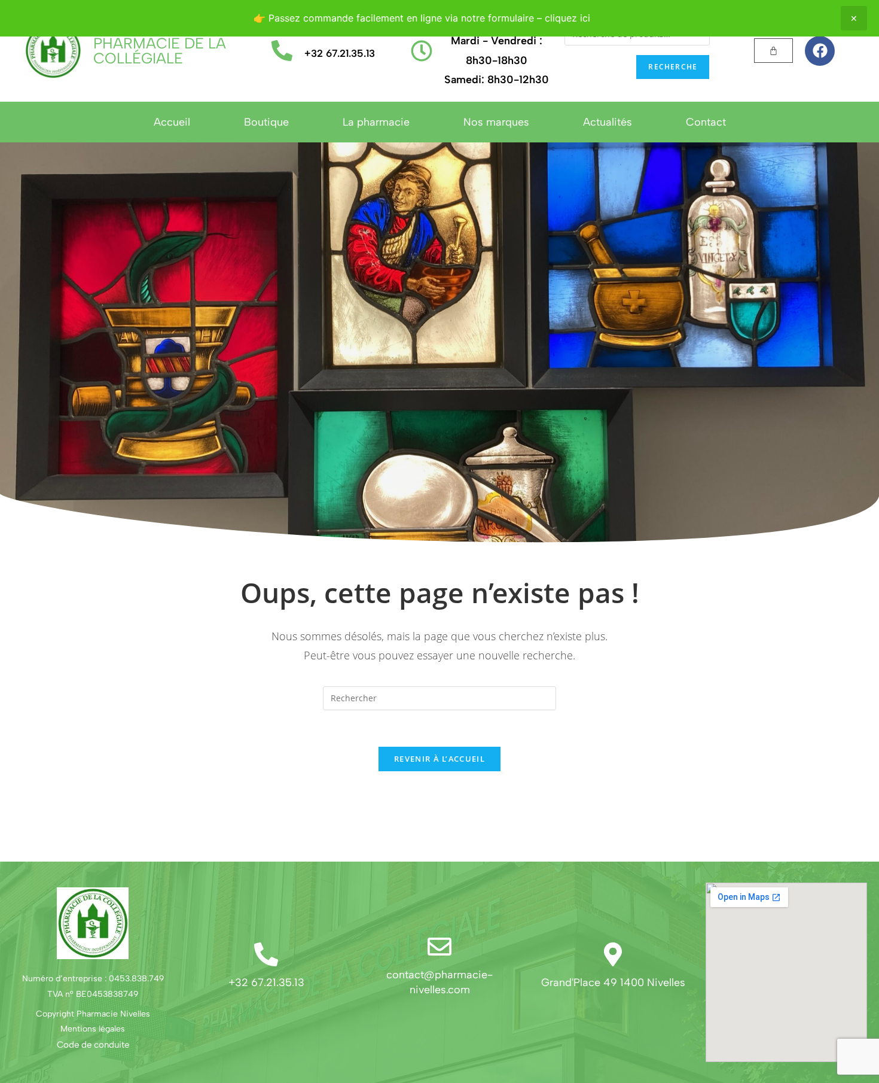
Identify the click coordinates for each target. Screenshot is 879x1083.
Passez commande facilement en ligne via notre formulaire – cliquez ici (429, 18)
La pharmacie (376, 122)
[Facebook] (820, 51)
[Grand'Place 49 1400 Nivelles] (613, 954)
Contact (706, 122)
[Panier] (773, 50)
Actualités (607, 122)
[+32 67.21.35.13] (281, 50)
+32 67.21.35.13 (339, 53)
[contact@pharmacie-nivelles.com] (439, 947)
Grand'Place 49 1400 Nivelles (613, 982)
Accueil (172, 122)
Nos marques (496, 122)
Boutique (266, 122)
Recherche (672, 67)
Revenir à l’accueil (439, 758)
